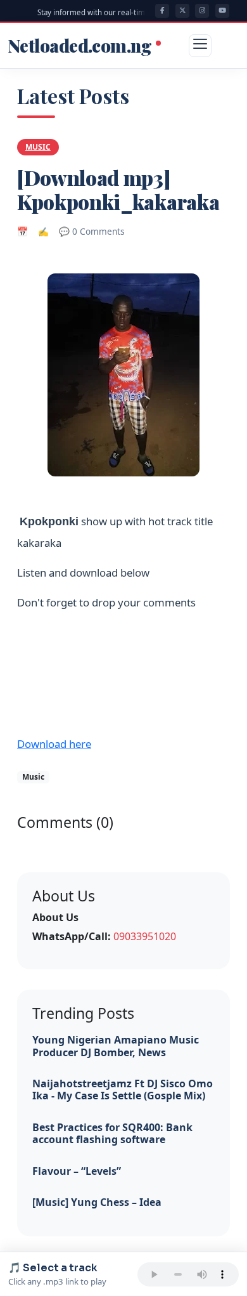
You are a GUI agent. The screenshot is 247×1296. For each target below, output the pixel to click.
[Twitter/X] (182, 11)
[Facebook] (162, 11)
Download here (54, 743)
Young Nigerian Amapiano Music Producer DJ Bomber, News (115, 1046)
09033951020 (144, 936)
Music (38, 146)
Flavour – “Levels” (76, 1171)
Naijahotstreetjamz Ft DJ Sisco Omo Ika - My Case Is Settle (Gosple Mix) (122, 1090)
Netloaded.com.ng (81, 46)
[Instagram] (202, 11)
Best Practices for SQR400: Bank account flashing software (112, 1133)
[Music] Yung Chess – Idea (97, 1202)
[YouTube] (222, 11)
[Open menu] (200, 45)
